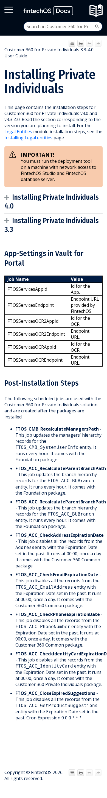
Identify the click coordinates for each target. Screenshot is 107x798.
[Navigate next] (98, 43)
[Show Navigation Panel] (97, 10)
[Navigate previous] (89, 43)
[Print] (80, 43)
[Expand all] (72, 43)
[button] (97, 26)
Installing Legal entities (28, 138)
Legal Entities (18, 132)
